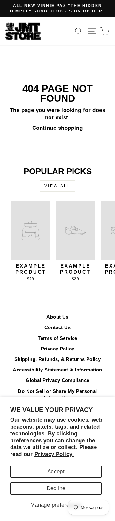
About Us (57, 316)
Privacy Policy (57, 348)
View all (57, 186)
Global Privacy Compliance (57, 380)
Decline (56, 488)
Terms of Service (57, 338)
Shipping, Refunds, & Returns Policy (57, 359)
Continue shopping (57, 128)
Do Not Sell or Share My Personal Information (57, 394)
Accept (56, 471)
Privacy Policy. (54, 454)
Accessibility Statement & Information (57, 369)
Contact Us (57, 327)
